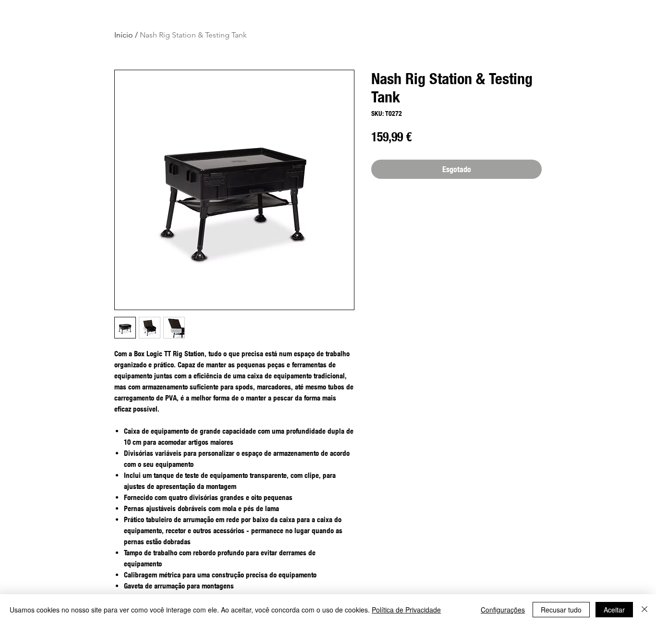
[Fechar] (644, 609)
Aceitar (614, 609)
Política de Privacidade (406, 609)
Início (123, 34)
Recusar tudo (561, 609)
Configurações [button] (503, 609)
